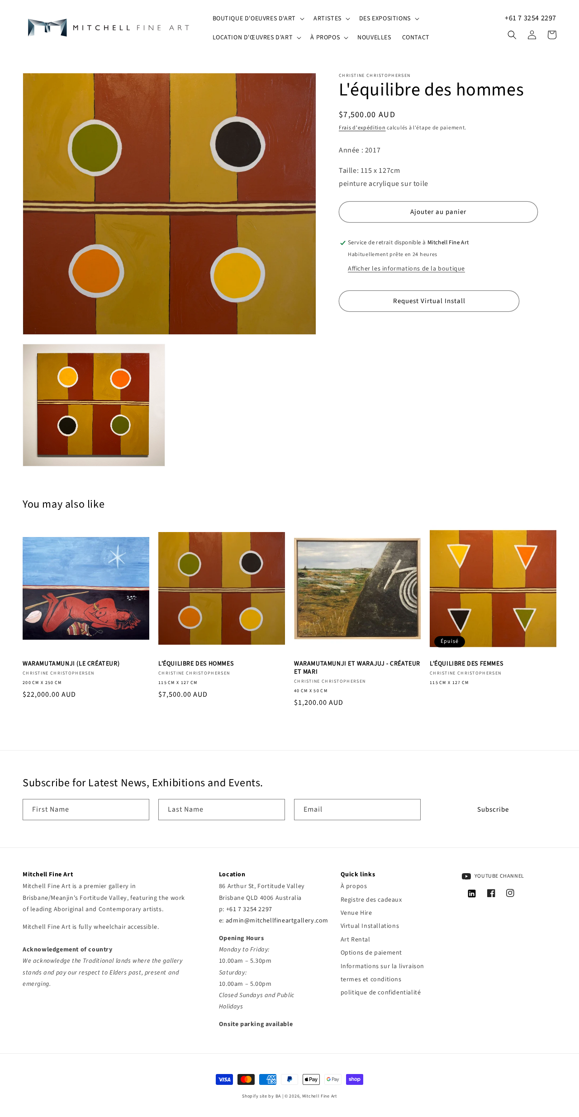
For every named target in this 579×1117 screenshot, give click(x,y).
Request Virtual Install (429, 301)
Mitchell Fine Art (319, 1096)
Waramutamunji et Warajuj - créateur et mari (357, 668)
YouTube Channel (498, 876)
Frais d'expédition (362, 128)
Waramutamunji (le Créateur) (71, 664)
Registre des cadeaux (371, 899)
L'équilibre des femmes (466, 664)
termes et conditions (371, 979)
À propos (354, 886)
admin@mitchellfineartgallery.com (277, 920)
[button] (257, 18)
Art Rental (355, 939)
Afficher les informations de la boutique (406, 269)
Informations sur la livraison (382, 966)
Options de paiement (371, 952)
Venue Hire (356, 912)
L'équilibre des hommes (195, 664)
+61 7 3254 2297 (530, 18)
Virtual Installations (370, 926)
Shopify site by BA (261, 1096)
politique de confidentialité (381, 992)
